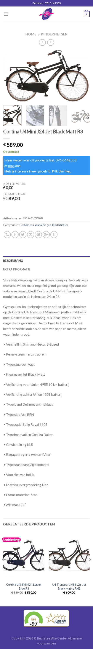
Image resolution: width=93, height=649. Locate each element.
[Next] (83, 76)
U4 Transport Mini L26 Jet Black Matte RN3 (69, 586)
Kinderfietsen (54, 34)
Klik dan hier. (61, 171)
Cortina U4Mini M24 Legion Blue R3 (24, 586)
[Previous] (10, 76)
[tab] (46, 260)
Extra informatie (16, 269)
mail (11, 166)
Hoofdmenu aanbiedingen (35, 225)
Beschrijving (13, 260)
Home (30, 34)
